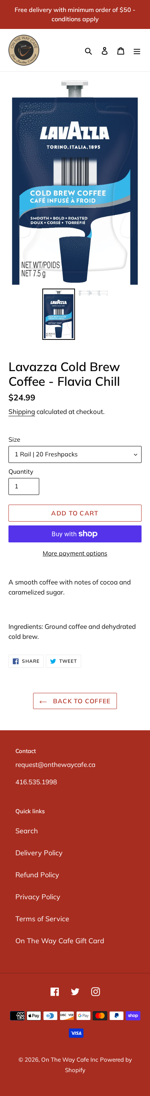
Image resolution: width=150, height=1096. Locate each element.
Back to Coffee (80, 701)
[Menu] (137, 50)
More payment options (75, 553)
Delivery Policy (39, 852)
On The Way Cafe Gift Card (59, 940)
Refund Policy (37, 874)
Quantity (20, 471)
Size (14, 439)
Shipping (21, 411)
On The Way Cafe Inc (69, 1059)
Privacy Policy (37, 896)
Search (26, 830)
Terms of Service (42, 918)
